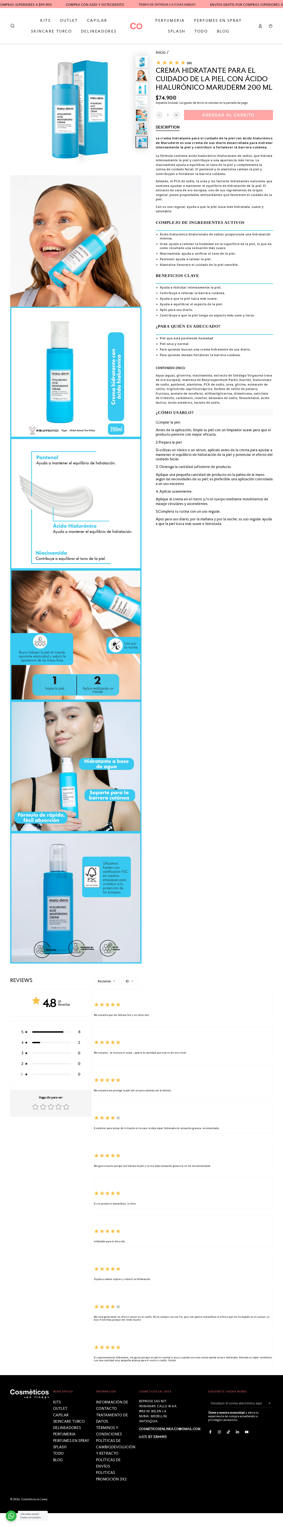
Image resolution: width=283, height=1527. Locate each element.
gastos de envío (194, 102)
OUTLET (60, 1408)
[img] (171, 63)
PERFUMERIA (64, 1434)
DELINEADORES (67, 1428)
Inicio (161, 52)
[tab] (168, 128)
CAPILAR (61, 1415)
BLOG (58, 1460)
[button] (12, 26)
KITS (57, 1402)
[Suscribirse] (270, 1403)
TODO (58, 1453)
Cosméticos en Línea (34, 1499)
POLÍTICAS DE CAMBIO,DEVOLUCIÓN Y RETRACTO (116, 1447)
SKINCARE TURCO (69, 1421)
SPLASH (60, 1447)
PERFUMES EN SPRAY (71, 1441)
